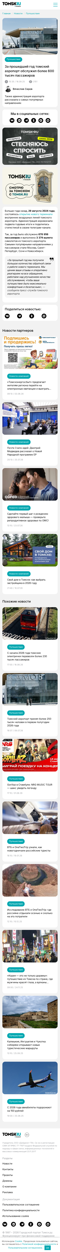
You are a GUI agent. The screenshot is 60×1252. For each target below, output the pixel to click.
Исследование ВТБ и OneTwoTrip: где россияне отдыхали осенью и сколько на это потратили (29, 913)
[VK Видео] (19, 120)
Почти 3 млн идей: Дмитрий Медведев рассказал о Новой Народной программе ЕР (24, 451)
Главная (6, 13)
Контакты (7, 1169)
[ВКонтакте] (12, 120)
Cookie (18, 1241)
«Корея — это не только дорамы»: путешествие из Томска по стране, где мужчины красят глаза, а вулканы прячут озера (30, 979)
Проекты (7, 1175)
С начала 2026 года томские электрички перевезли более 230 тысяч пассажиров (27, 656)
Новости (18, 13)
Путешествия (33, 13)
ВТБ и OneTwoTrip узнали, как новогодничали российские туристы (28, 849)
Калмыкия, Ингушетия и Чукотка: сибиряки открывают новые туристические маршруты (26, 1045)
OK (47, 1248)
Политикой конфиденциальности (39, 1244)
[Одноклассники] (33, 120)
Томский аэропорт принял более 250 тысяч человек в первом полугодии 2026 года (29, 722)
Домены (7, 1180)
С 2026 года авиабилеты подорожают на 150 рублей (29, 1109)
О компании (9, 1186)
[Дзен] (40, 120)
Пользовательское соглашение (20, 1204)
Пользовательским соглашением (25, 1248)
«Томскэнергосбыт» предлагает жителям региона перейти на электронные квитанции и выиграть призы (28, 385)
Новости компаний (19, 376)
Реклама (7, 1192)
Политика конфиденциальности (21, 1210)
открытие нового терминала (35, 214)
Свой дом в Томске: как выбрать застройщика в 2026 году (26, 581)
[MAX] (48, 120)
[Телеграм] (26, 120)
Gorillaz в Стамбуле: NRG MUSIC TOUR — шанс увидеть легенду (29, 786)
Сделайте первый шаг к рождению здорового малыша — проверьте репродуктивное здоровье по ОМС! (28, 517)
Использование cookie (15, 1216)
